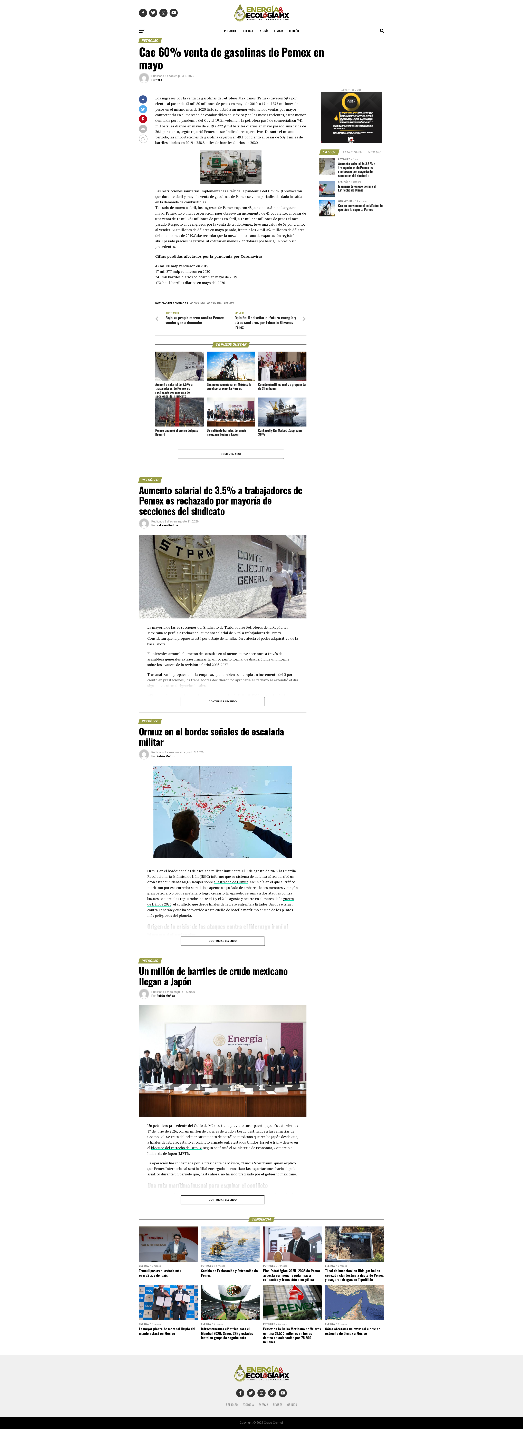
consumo (198, 303)
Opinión (294, 31)
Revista (278, 31)
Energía (263, 31)
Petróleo (230, 31)
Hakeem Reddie (167, 525)
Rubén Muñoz (165, 756)
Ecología (247, 31)
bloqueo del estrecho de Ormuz (176, 1147)
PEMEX (229, 303)
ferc (159, 79)
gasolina (215, 303)
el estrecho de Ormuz (231, 882)
